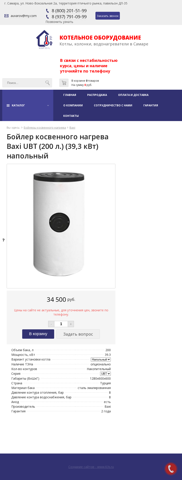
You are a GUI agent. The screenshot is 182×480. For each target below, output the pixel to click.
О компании (73, 105)
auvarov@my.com (24, 16)
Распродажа (97, 95)
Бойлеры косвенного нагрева (45, 128)
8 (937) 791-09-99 (69, 17)
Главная (69, 95)
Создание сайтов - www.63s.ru (91, 467)
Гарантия (150, 105)
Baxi (72, 128)
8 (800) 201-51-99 (69, 11)
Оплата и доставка (133, 95)
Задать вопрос (78, 334)
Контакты (71, 116)
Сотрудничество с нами (113, 105)
